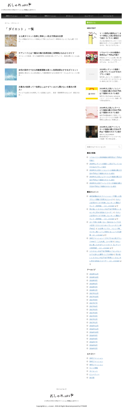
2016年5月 (93, 348)
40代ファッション (50, 16)
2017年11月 (93, 293)
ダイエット (69, 16)
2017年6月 (93, 306)
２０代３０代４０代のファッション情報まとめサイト (61, 401)
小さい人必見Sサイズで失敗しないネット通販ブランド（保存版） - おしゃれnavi (105, 202)
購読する (92, 22)
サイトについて (108, 16)
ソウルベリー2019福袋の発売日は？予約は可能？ (110, 53)
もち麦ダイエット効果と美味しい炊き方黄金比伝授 (41, 36)
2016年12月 (93, 326)
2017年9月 (93, 300)
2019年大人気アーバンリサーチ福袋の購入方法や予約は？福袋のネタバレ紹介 (110, 129)
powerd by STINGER (80, 406)
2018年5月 (93, 287)
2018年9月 (93, 280)
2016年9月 (93, 335)
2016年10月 (93, 332)
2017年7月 (93, 303)
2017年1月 (93, 322)
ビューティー (89, 16)
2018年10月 (93, 277)
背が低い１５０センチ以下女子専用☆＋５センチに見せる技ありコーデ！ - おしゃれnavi (105, 257)
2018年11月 (93, 274)
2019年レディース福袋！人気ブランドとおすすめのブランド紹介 (110, 71)
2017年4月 (93, 313)
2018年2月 (93, 290)
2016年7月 (93, 342)
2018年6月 (93, 284)
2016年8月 (93, 339)
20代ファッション (12, 16)
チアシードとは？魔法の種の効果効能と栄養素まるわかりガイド (46, 53)
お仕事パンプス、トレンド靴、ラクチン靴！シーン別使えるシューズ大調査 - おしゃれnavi (105, 231)
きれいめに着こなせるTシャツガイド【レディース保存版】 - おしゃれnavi (105, 244)
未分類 (91, 378)
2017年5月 (93, 309)
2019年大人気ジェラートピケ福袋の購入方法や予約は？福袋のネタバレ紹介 (110, 110)
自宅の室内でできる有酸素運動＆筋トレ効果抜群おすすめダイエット (48, 70)
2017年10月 (93, 297)
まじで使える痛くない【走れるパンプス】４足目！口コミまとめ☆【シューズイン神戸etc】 (105, 225)
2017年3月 (93, 316)
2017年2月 (93, 319)
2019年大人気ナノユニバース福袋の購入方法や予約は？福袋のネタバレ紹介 (110, 90)
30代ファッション (31, 16)
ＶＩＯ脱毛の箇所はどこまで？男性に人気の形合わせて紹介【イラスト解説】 (110, 35)
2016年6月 (93, 345)
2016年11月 (93, 329)
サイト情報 (93, 368)
